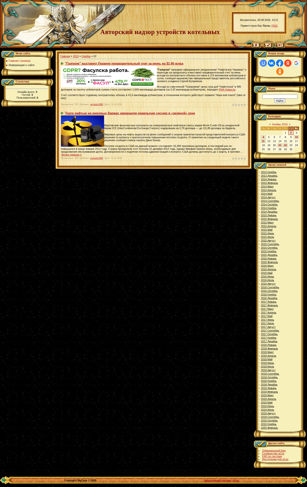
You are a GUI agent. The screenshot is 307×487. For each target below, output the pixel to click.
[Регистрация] (268, 47)
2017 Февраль (269, 305)
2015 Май (266, 229)
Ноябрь (86, 56)
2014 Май (266, 193)
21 (279, 145)
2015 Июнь (267, 233)
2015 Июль (267, 236)
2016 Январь (269, 258)
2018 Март (267, 352)
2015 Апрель (268, 226)
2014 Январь (269, 179)
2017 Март (267, 308)
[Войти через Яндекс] (287, 63)
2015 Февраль (269, 218)
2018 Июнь (267, 362)
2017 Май (266, 316)
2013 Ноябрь (269, 172)
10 (296, 137)
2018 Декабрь (269, 384)
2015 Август (268, 240)
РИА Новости (227, 89)
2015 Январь (269, 215)
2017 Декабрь (269, 341)
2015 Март (267, 222)
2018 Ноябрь (269, 380)
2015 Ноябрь (269, 251)
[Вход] (280, 47)
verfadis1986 (96, 104)
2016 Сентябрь (270, 287)
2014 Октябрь (269, 204)
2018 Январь (269, 344)
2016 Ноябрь (269, 294)
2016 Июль (267, 280)
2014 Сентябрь (270, 200)
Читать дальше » (71, 154)
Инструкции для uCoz (275, 459)
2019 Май (266, 402)
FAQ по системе (272, 456)
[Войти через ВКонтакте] (271, 63)
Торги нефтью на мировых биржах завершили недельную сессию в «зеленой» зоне (130, 113)
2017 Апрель (268, 312)
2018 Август (268, 370)
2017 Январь (269, 301)
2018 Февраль (269, 348)
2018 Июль (267, 366)
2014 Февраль (269, 182)
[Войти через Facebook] (279, 63)
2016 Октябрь (269, 290)
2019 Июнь (267, 406)
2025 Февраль (269, 427)
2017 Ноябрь (269, 337)
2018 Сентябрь (270, 373)
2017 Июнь (267, 319)
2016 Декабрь (269, 298)
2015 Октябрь (269, 247)
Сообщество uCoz (273, 453)
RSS (274, 25)
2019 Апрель (268, 398)
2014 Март (267, 186)
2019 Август (268, 413)
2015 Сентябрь (270, 244)
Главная (65, 56)
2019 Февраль (269, 391)
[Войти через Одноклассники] (279, 71)
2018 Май (266, 359)
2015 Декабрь (269, 254)
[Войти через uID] (263, 63)
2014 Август (268, 197)
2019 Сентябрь (270, 416)
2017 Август (268, 326)
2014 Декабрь (269, 211)
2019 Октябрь (269, 420)
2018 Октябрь (269, 377)
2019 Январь (269, 388)
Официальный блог (274, 450)
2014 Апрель (268, 190)
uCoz (235, 480)
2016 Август (268, 283)
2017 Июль (267, 323)
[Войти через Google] (296, 63)
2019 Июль (267, 409)
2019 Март (267, 395)
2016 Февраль (269, 262)
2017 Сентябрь (270, 330)
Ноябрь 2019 (280, 124)
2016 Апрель (268, 269)
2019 (76, 56)
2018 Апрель (268, 355)
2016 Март (267, 265)
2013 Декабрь (269, 175)
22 (285, 145)
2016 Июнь (267, 276)
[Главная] (256, 47)
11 (263, 141)
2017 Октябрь (269, 334)
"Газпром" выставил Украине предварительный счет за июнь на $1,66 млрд (124, 63)
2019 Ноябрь (269, 424)
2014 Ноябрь (269, 208)
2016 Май (266, 272)
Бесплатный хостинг (218, 480)
